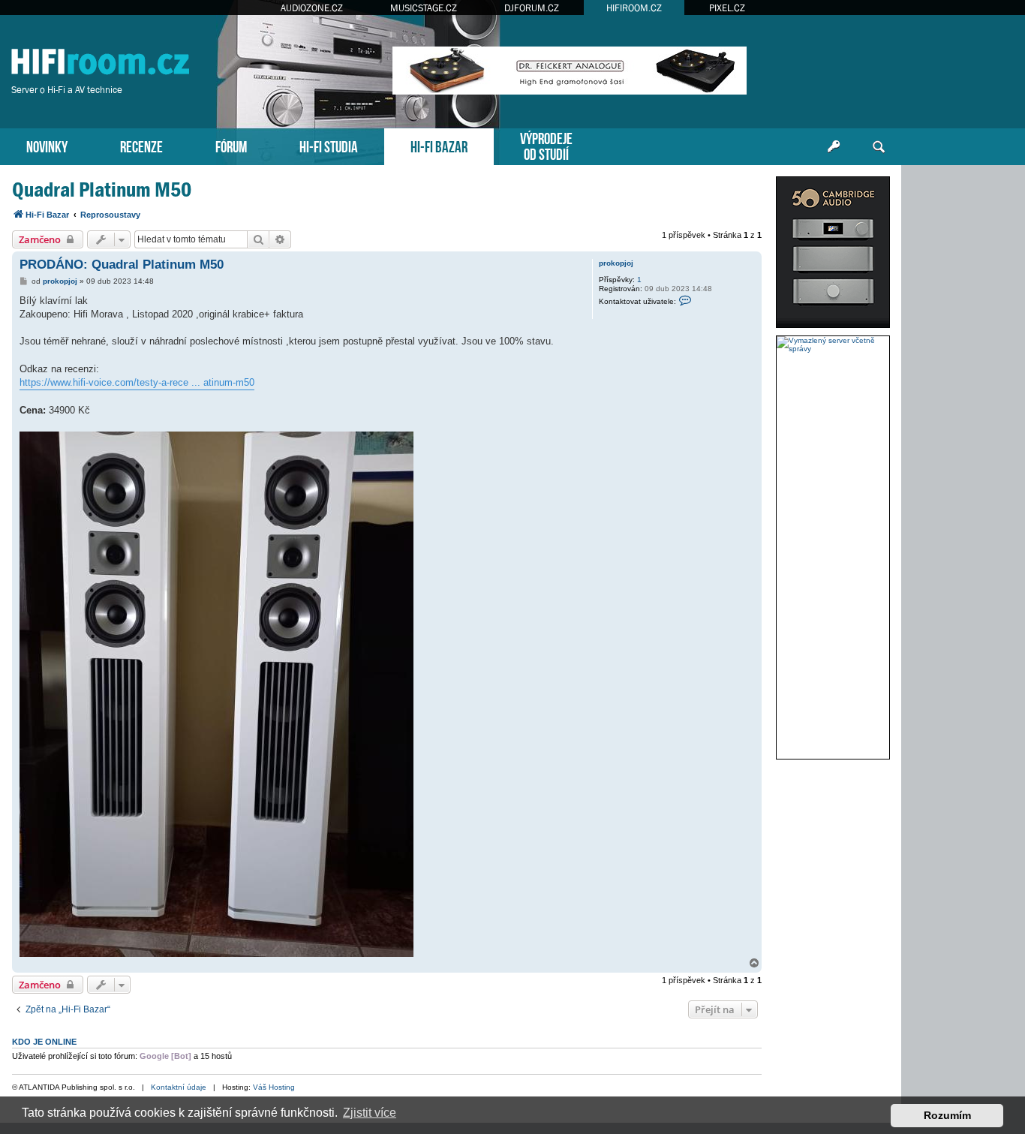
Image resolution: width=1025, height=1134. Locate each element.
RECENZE (141, 145)
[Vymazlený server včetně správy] (833, 344)
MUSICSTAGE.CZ (423, 8)
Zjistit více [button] (369, 1112)
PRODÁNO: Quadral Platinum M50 (122, 264)
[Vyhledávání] (878, 147)
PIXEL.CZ (727, 8)
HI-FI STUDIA (328, 145)
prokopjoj (616, 263)
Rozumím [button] (947, 1115)
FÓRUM (231, 145)
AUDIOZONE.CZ (312, 8)
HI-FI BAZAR (438, 145)
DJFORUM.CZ (531, 8)
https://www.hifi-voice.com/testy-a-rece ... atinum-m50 (137, 382)
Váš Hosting (274, 1087)
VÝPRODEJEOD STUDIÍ (546, 145)
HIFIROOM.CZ (634, 8)
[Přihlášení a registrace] (833, 147)
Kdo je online (44, 1041)
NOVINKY (47, 145)
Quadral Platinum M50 (101, 189)
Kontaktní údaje (178, 1087)
